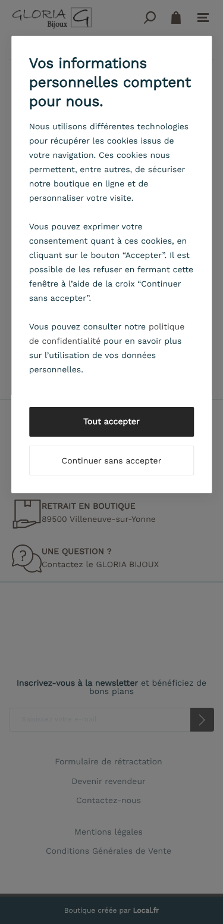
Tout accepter (111, 422)
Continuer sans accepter (112, 461)
